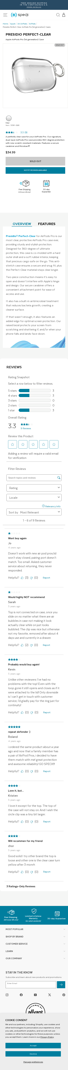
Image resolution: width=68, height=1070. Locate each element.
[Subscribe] (61, 984)
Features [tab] (46, 223)
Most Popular (14, 929)
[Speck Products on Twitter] (49, 994)
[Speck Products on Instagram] (7, 994)
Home (5, 23)
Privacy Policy (47, 1037)
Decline (33, 1053)
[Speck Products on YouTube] (35, 994)
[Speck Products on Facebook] (21, 994)
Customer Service (17, 943)
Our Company (14, 958)
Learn (9, 951)
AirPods (32, 23)
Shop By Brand (14, 936)
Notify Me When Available (35, 170)
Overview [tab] (22, 223)
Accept (33, 1045)
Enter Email (12, 983)
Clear (8, 118)
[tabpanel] (34, 287)
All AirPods (22, 23)
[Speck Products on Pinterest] (63, 994)
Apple (13, 23)
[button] (64, 15)
